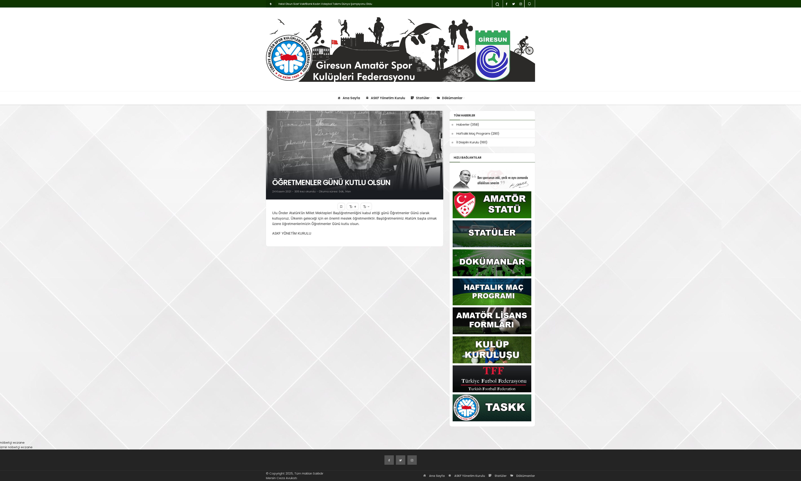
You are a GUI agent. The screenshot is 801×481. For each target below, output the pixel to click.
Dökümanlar (525, 476)
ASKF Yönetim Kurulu (469, 476)
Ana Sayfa (436, 476)
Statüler (500, 476)
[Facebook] (389, 460)
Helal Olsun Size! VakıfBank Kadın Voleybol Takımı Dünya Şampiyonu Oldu (325, 4)
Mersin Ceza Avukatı (281, 478)
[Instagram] (412, 460)
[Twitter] (400, 460)
